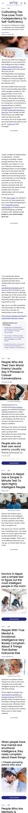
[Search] (21, 3)
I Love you (11, 124)
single (3, 94)
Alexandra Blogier (6, 382)
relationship (6, 108)
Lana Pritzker (5, 32)
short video (10, 198)
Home (3, 8)
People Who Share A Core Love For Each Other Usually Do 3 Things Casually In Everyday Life (14, 345)
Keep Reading (14, 463)
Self (9, 8)
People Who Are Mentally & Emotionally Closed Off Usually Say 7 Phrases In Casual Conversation (14, 330)
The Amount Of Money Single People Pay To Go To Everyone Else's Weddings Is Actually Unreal (14, 338)
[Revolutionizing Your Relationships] (14, 2)
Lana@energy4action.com (11, 288)
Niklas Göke (5, 491)
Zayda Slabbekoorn (7, 656)
